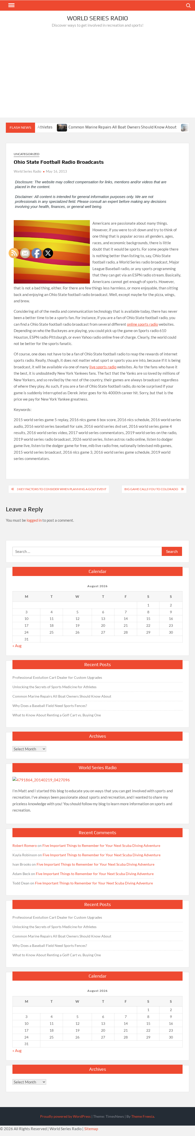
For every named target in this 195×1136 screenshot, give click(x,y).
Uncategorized (26, 154)
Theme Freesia (142, 1116)
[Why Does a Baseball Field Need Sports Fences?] (173, 127)
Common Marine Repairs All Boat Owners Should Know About (110, 127)
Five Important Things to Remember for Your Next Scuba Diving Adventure (101, 845)
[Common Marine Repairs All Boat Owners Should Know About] (49, 127)
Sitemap (91, 1128)
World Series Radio (97, 18)
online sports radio (142, 324)
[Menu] (11, 5)
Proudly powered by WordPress (65, 1116)
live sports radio (102, 367)
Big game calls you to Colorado (151, 489)
